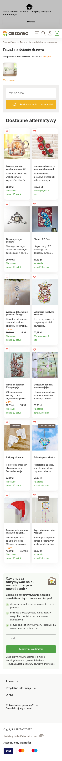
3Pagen (47, 56)
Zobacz (31, 21)
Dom (22, 42)
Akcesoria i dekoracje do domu (43, 42)
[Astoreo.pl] (15, 33)
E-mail (11, 638)
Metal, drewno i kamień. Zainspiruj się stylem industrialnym (27, 13)
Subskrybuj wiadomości (31, 649)
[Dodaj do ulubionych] (7, 131)
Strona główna (9, 42)
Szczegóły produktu (26, 196)
